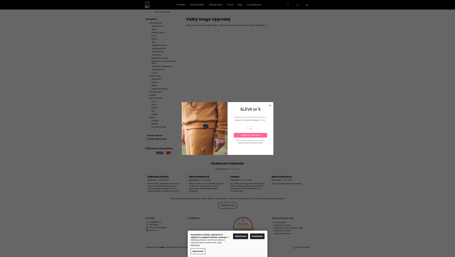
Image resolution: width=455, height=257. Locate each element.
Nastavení (198, 251)
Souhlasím (257, 236)
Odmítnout (240, 236)
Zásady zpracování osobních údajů (250, 142)
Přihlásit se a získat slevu (250, 135)
